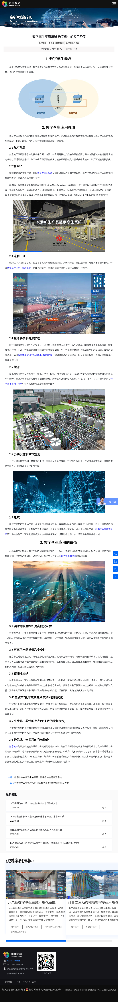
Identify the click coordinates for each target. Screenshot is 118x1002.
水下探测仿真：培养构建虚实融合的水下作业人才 (33, 803)
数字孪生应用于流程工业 (19, 268)
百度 (34, 982)
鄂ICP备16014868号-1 (13, 989)
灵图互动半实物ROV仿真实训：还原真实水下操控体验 (36, 830)
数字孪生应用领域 (56, 43)
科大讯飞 (26, 982)
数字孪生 (42, 43)
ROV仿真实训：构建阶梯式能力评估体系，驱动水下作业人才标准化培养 (44, 843)
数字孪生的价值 (72, 43)
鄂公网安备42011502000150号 (45, 989)
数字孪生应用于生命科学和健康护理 (35, 355)
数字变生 (13, 746)
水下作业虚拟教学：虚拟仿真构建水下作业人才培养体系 (37, 816)
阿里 (18, 982)
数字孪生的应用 (44, 173)
